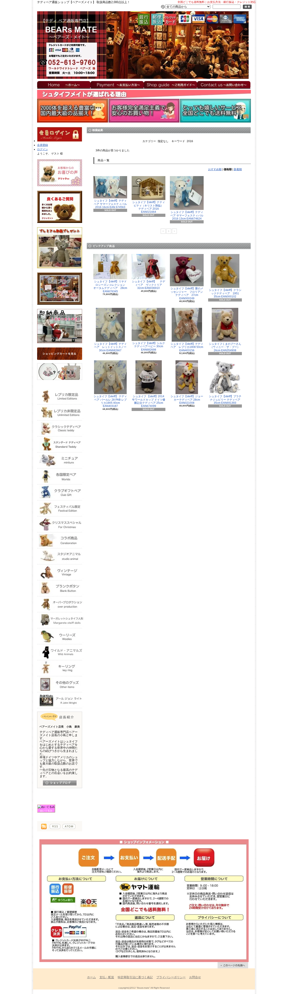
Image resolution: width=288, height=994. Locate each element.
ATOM (69, 826)
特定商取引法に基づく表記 (135, 977)
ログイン (42, 149)
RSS (55, 826)
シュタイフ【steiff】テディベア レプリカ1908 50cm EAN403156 (187, 347)
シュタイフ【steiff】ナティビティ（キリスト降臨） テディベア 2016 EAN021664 (149, 207)
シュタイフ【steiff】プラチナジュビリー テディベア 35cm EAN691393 (226, 399)
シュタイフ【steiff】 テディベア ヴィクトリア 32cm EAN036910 (148, 285)
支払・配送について (117, 84)
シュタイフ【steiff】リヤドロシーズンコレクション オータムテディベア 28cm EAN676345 (110, 286)
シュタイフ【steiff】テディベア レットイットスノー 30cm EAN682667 (112, 347)
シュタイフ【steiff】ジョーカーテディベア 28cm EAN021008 (187, 399)
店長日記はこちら (60, 783)
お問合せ (223, 84)
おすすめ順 (215, 169)
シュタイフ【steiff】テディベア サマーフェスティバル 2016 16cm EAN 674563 (110, 204)
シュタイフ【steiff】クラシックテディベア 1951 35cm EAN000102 (225, 293)
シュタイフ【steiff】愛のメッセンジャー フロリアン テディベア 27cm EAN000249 (188, 293)
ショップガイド (170, 84)
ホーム (63, 84)
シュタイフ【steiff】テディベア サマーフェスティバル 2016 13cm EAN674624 (186, 215)
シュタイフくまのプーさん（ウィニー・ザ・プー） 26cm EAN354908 (225, 347)
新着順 (238, 169)
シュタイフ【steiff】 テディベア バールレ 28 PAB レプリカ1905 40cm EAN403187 (110, 401)
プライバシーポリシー (171, 977)
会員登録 (42, 145)
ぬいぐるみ (46, 810)
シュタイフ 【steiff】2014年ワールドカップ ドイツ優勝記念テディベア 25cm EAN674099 (148, 401)
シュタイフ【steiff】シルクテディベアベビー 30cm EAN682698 (148, 346)
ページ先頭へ (233, 965)
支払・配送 (106, 977)
